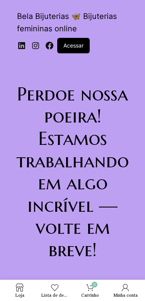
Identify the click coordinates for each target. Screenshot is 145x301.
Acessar (73, 45)
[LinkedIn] (21, 45)
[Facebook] (49, 45)
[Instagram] (35, 45)
